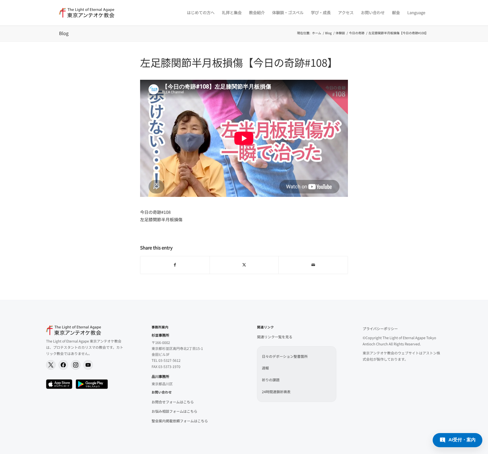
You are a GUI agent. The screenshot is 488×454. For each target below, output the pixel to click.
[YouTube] (88, 365)
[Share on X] (244, 265)
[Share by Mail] (313, 265)
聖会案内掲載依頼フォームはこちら (180, 420)
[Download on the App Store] (59, 384)
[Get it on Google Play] (92, 384)
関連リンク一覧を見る (274, 336)
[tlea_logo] (86, 12)
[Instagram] (75, 365)
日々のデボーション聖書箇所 (285, 356)
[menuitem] (200, 12)
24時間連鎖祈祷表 (276, 391)
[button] (457, 440)
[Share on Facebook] (175, 265)
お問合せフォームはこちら (173, 401)
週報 (265, 368)
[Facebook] (63, 365)
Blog (64, 33)
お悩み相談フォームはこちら (174, 411)
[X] (51, 365)
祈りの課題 (271, 379)
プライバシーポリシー (380, 328)
